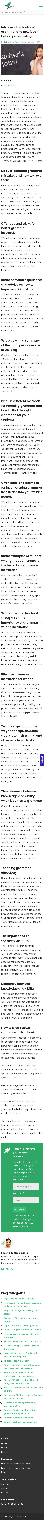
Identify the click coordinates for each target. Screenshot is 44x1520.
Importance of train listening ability (21, 1325)
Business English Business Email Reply (22, 1330)
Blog (3, 1472)
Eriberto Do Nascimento (15, 42)
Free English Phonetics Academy (16, 1464)
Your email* (18, 1179)
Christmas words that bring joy (18, 1418)
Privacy (4, 1492)
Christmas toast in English (16, 1361)
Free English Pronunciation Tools (15, 1468)
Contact (5, 1488)
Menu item (9, 85)
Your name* (18, 1193)
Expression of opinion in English (19, 1299)
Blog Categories (13, 1293)
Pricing (4, 1452)
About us (5, 1484)
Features (5, 1447)
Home (4, 1443)
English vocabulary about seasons (20, 1422)
